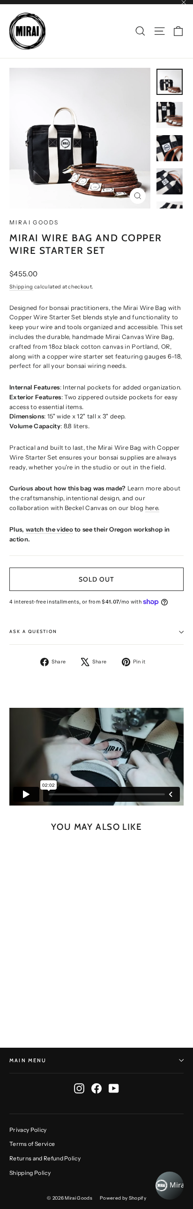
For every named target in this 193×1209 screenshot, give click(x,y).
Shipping (21, 286)
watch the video (49, 529)
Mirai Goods (34, 222)
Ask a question (33, 631)
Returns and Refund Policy (45, 1158)
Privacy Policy (28, 1129)
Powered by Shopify (123, 1198)
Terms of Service (32, 1143)
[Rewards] (170, 1186)
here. (152, 507)
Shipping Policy (30, 1172)
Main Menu (28, 1060)
